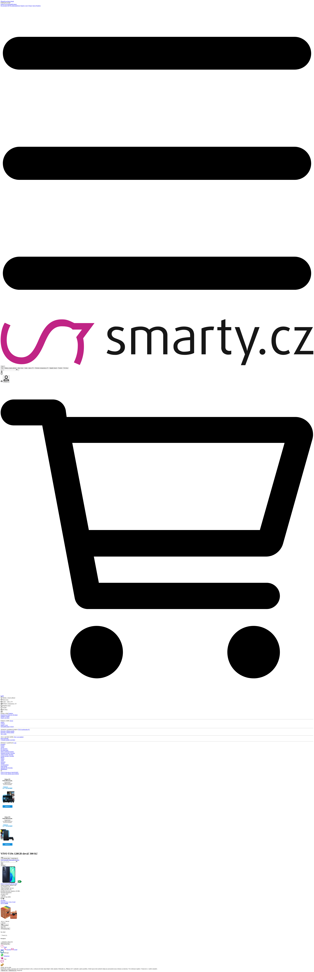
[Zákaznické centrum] (2, 372)
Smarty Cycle (24, 5)
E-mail (15, 949)
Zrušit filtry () (14, 858)
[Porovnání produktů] (2, 381)
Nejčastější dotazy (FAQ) (7, 726)
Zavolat (9, 949)
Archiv (2, 747)
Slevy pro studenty (19, 737)
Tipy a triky (4, 734)
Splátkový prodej (5, 716)
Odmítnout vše (12, 970)
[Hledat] (18, 370)
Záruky (2, 722)
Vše (2, 368)
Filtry (3, 865)
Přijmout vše (4, 970)
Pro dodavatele (15, 5)
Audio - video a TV (29, 368)
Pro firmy (66, 368)
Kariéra (2, 745)
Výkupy (30, 5)
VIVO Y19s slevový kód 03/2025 (9, 772)
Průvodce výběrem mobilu (7, 731)
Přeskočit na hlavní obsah (7, 1)
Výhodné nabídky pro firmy (8, 740)
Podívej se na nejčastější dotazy (9, 4)
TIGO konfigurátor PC (24, 729)
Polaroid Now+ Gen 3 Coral (8, 902)
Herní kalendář (4, 738)
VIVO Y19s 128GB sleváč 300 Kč (10, 774)
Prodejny (38, 5)
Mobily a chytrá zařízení (10, 368)
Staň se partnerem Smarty (7, 751)
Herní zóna (20, 368)
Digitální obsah (53, 368)
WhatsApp (6, 956)
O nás (14, 742)
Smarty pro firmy (5, 718)
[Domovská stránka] (157, 342)
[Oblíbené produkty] (2, 374)
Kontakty (3, 744)
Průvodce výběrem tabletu (7, 732)
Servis (34, 5)
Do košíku (5, 925)
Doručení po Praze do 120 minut (9, 715)
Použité (60, 368)
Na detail (3, 900)
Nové (4, 935)
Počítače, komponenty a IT (41, 368)
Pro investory (5, 5)
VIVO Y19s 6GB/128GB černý (9, 883)
